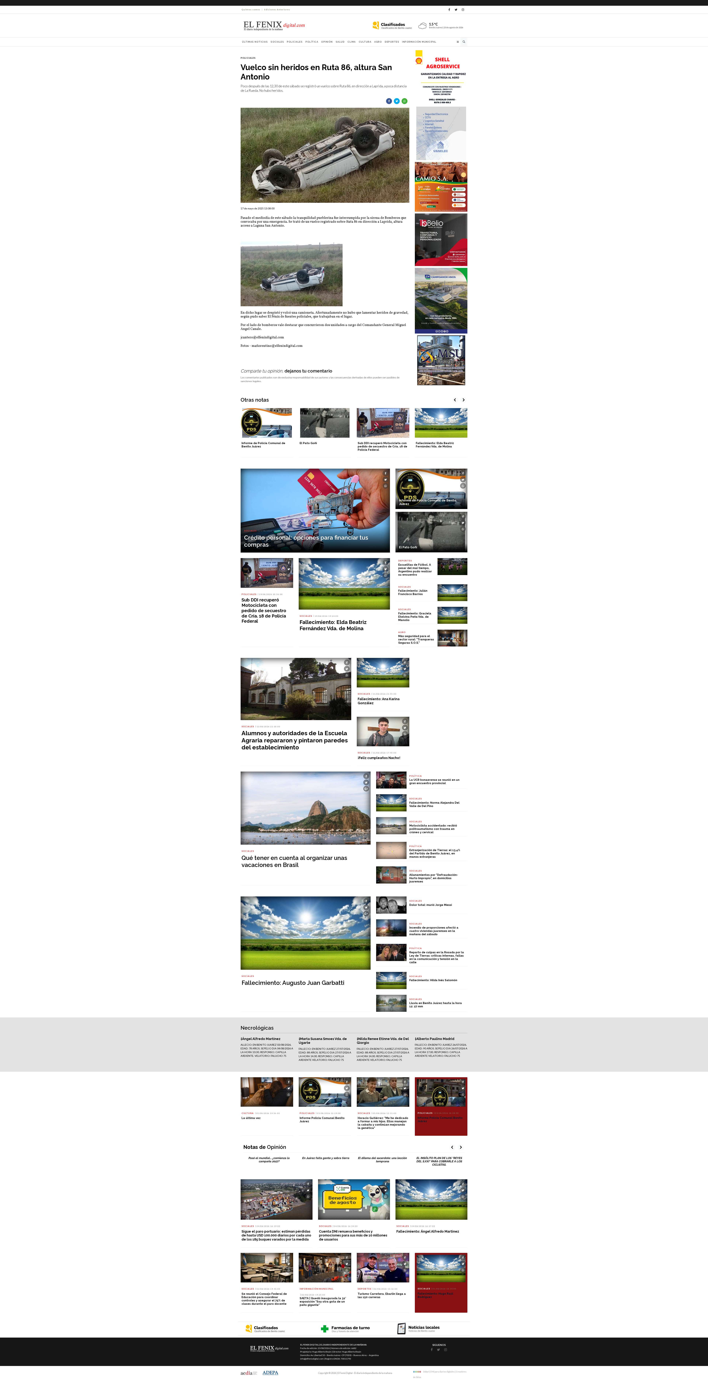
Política (312, 42)
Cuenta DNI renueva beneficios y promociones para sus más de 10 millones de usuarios (353, 1235)
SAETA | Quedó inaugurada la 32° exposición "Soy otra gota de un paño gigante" (323, 1302)
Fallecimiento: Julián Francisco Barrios (412, 592)
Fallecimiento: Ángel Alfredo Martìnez (427, 1231)
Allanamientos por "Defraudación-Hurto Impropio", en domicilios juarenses (433, 878)
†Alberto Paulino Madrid (434, 1039)
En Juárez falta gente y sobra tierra (325, 1158)
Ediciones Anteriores (277, 9)
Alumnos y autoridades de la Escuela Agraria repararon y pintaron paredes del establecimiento (295, 740)
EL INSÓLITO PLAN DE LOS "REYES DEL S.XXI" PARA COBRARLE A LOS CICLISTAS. (439, 1161)
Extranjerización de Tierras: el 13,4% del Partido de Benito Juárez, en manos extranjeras (434, 853)
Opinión (327, 42)
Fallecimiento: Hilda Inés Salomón (433, 980)
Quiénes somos (251, 9)
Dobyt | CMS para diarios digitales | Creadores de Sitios (439, 1372)
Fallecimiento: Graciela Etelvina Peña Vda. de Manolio (414, 617)
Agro (378, 42)
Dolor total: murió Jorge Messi (430, 905)
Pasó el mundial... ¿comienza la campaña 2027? (268, 1159)
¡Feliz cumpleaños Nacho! (379, 758)
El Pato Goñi (250, 443)
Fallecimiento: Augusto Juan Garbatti (293, 982)
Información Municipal (419, 42)
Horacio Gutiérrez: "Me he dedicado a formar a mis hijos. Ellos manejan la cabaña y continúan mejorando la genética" (383, 1123)
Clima (352, 42)
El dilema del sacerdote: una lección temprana (382, 1159)
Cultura (365, 42)
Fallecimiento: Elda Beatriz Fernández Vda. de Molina (377, 444)
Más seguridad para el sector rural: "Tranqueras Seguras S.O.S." (416, 639)
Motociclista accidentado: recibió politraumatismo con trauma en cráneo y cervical (433, 829)
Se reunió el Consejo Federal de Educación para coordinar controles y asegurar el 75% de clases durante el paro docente (264, 1298)
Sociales (277, 42)
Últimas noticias (255, 42)
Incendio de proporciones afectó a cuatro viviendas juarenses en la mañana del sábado (433, 931)
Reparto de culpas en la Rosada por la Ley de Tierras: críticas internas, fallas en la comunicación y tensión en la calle (436, 957)
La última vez (251, 1118)
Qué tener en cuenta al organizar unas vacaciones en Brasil (294, 861)
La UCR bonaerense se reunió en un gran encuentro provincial (434, 781)
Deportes (392, 42)
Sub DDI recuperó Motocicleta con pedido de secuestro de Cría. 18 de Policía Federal (324, 446)
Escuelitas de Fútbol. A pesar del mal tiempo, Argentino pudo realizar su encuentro (439, 446)
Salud (340, 42)
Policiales (295, 42)
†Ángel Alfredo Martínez (260, 1039)
